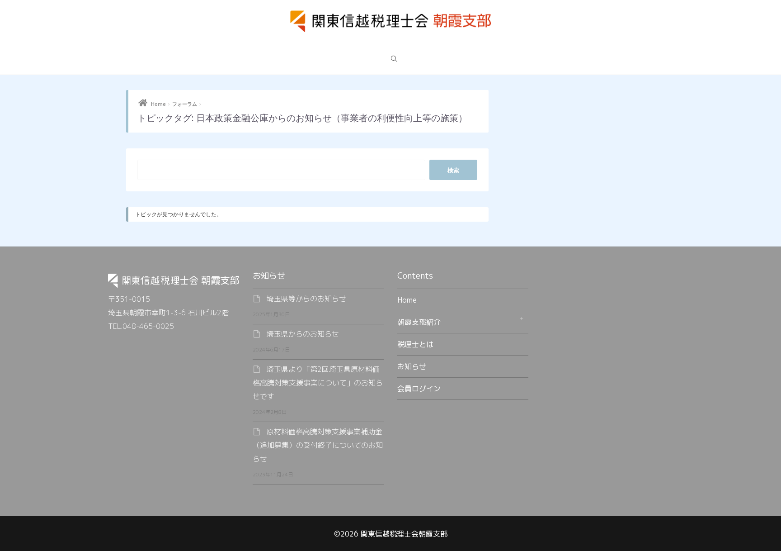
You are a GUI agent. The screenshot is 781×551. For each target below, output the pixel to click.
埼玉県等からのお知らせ (306, 299)
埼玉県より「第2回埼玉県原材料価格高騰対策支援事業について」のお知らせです (318, 382)
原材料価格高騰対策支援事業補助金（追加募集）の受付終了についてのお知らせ (318, 445)
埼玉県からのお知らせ (303, 334)
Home (158, 103)
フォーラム (184, 103)
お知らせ (411, 366)
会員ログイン (419, 389)
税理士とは (415, 344)
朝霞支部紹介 (419, 322)
